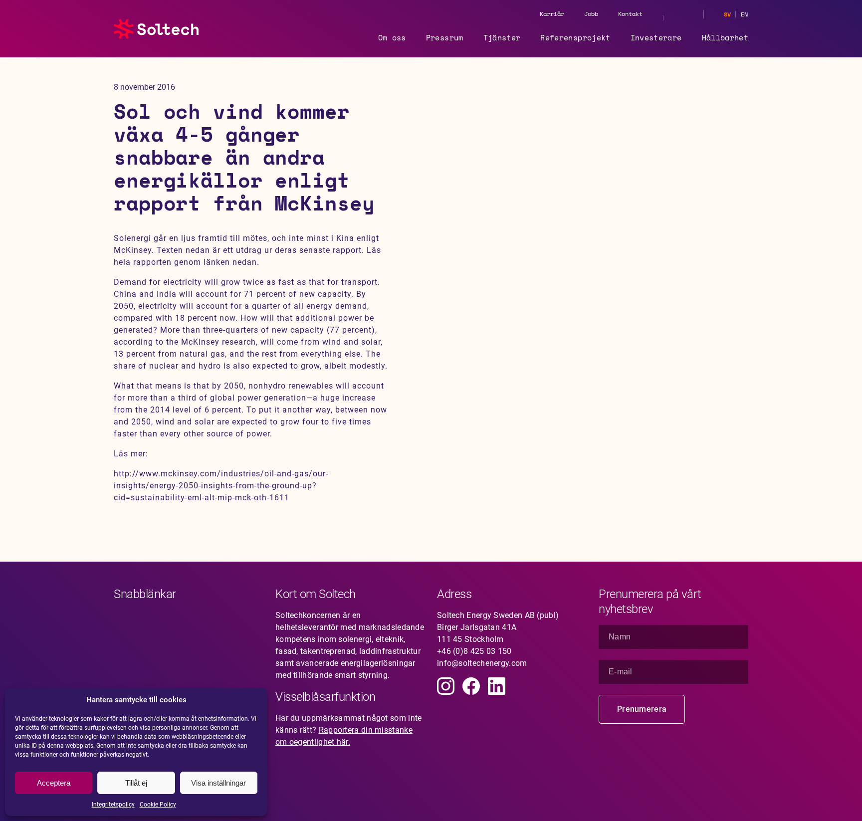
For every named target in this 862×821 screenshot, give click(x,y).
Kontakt (630, 13)
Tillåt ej (136, 783)
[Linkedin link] (496, 686)
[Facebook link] (471, 686)
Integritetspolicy (113, 804)
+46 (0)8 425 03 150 (474, 651)
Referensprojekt (575, 37)
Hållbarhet (725, 37)
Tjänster (502, 37)
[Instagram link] (445, 686)
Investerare (656, 37)
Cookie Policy (158, 804)
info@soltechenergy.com (482, 663)
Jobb (591, 13)
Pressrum (444, 37)
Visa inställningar (218, 783)
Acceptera (53, 783)
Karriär (552, 13)
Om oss (392, 37)
